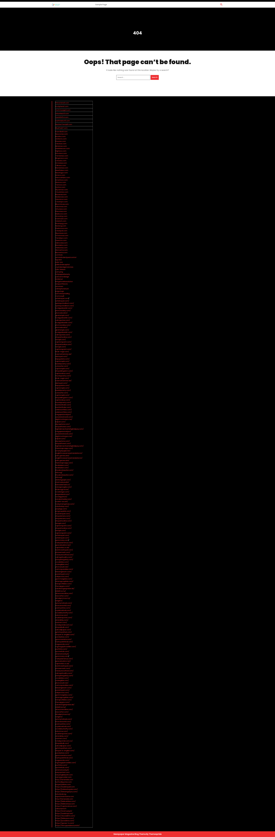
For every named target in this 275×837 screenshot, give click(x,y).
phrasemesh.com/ (62, 552)
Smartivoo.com (61, 180)
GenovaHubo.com (62, 177)
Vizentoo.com (61, 240)
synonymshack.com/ (63, 603)
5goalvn (58, 260)
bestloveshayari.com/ (64, 550)
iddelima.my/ (60, 591)
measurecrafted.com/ (64, 555)
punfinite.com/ (61, 649)
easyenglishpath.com (64, 775)
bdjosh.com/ (60, 422)
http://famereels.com (64, 779)
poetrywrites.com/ (62, 608)
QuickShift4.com (61, 117)
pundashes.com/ (62, 637)
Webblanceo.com (62, 148)
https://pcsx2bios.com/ (64, 820)
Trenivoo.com (60, 185)
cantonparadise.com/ (64, 569)
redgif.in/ (59, 601)
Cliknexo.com (60, 165)
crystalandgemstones (64, 267)
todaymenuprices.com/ (64, 504)
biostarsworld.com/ (63, 605)
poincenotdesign (62, 277)
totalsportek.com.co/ (64, 625)
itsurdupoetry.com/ (63, 376)
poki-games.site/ (62, 455)
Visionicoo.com (61, 199)
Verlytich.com (60, 221)
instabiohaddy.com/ (63, 499)
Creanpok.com (61, 231)
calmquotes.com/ (62, 320)
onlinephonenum (62, 289)
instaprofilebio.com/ (63, 584)
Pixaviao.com (60, 141)
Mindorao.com (61, 146)
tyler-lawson (60, 269)
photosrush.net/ (61, 567)
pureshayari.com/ (62, 574)
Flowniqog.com (61, 223)
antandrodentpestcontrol (65, 257)
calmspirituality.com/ (63, 557)
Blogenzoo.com (61, 158)
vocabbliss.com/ (62, 562)
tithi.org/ (58, 472)
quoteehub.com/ (62, 651)
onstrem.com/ (61, 622)
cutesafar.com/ (61, 366)
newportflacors (61, 284)
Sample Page (101, 4)
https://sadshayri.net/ (64, 813)
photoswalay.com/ (63, 310)
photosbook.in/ (61, 313)
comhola (59, 255)
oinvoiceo (59, 286)
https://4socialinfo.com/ (65, 816)
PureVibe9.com (61, 131)
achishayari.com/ (62, 301)
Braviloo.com (60, 136)
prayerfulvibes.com (63, 784)
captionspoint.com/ (63, 342)
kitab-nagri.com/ (62, 351)
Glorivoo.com (60, 182)
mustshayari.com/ (62, 513)
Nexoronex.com (61, 134)
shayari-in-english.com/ (64, 634)
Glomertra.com (61, 250)
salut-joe (59, 262)
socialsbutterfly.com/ (64, 613)
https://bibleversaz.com (65, 804)
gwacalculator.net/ (63, 545)
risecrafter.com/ (62, 596)
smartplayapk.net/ (62, 451)
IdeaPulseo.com (61, 170)
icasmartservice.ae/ (63, 354)
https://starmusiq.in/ (63, 811)
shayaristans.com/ (62, 516)
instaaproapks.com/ (63, 487)
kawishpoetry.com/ (63, 364)
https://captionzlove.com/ (66, 806)
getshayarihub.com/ (63, 632)
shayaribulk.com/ (62, 627)
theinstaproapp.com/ (64, 448)
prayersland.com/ (62, 494)
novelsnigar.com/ (62, 492)
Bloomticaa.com (62, 204)
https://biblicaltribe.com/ (65, 801)
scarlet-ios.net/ (61, 501)
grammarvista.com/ (63, 639)
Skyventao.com (61, 189)
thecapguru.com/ (62, 586)
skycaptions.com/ (62, 424)
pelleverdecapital (62, 264)
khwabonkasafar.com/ (64, 470)
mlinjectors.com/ (62, 576)
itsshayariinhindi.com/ (64, 642)
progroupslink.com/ (63, 511)
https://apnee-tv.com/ (64, 823)
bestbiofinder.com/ (63, 405)
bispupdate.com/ (62, 359)
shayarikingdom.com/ (64, 371)
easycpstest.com (62, 772)
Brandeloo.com (61, 245)
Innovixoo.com (61, 153)
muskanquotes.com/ (63, 617)
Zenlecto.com (61, 139)
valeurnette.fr (60, 808)
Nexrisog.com (60, 226)
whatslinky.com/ (61, 620)
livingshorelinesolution (64, 281)
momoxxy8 (59, 296)
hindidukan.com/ (62, 465)
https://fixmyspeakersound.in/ (67, 825)
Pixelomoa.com (61, 228)
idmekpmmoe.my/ (62, 598)
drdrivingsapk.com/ (63, 480)
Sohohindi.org (60, 794)
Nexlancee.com (61, 197)
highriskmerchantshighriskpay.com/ (69, 429)
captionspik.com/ (62, 361)
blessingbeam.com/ (63, 572)
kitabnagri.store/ (62, 489)
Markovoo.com (61, 214)
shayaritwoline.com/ (63, 337)
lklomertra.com (61, 252)
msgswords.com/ (62, 644)
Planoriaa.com (61, 211)
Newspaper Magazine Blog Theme (130, 834)
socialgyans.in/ (61, 496)
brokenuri (59, 279)
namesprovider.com (63, 777)
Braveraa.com (61, 194)
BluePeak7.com (61, 128)
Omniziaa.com (61, 163)
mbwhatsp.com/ (62, 506)
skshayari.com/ (61, 356)
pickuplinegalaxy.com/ (64, 559)
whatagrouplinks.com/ (64, 581)
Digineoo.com (60, 151)
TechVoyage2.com (62, 110)
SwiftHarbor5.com (62, 121)
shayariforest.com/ (63, 426)
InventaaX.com (61, 218)
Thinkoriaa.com (61, 248)
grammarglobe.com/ (63, 579)
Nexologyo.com (61, 173)
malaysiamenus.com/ (64, 542)
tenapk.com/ (60, 339)
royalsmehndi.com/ (63, 610)
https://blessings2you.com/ (66, 791)
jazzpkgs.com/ (61, 509)
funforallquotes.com (63, 782)
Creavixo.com (60, 160)
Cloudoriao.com (61, 192)
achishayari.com (61, 298)
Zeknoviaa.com (61, 243)
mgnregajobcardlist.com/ (65, 646)
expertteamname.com (64, 796)
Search (155, 77)
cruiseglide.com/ (62, 564)
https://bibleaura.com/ (64, 818)
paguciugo (59, 291)
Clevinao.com (60, 143)
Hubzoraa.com (61, 206)
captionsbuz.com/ (62, 373)
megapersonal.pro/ (63, 414)
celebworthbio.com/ (63, 409)
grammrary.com (61, 540)
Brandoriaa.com (61, 168)
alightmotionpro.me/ (63, 419)
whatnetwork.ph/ (62, 654)
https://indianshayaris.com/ (66, 789)
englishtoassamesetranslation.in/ (68, 453)
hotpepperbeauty (62, 274)
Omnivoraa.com (61, 235)
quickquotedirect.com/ (64, 303)
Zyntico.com (60, 187)
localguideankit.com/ (63, 308)
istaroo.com (60, 175)
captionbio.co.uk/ (62, 547)
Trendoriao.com (61, 156)
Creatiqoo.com (61, 202)
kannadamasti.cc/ (62, 484)
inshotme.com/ (61, 615)
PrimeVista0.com (62, 103)
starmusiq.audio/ (62, 482)
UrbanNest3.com (62, 113)
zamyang (59, 272)
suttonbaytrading (62, 293)
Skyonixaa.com (61, 233)
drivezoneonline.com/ (64, 593)
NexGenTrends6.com (63, 124)
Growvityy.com (61, 216)
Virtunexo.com (61, 209)
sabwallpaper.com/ (63, 630)
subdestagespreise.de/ (64, 588)
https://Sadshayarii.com (65, 787)
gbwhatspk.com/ (62, 315)
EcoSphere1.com (61, 106)
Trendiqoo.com (61, 238)
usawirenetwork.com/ (64, 417)
